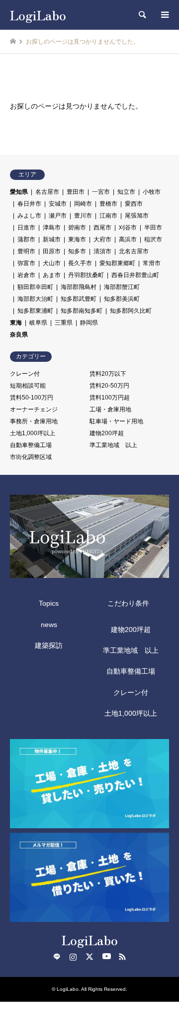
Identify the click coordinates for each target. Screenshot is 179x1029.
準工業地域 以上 (113, 445)
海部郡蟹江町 (122, 287)
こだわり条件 (128, 603)
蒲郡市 (26, 239)
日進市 (26, 227)
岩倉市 (26, 275)
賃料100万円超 (110, 397)
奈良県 (19, 334)
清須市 (102, 251)
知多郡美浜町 (122, 298)
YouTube (105, 956)
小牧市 (152, 191)
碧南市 (77, 227)
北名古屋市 (134, 251)
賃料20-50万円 (109, 385)
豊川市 (83, 215)
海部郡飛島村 (78, 287)
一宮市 (101, 191)
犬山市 (52, 263)
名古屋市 (47, 191)
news (49, 625)
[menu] (164, 15)
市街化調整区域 (31, 457)
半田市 (153, 227)
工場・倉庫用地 (110, 409)
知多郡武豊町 (78, 298)
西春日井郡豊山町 (135, 275)
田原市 (52, 251)
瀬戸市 (58, 215)
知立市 (126, 191)
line (56, 956)
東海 (16, 322)
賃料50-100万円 (31, 397)
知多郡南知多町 (81, 310)
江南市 (108, 215)
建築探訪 (49, 645)
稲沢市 (153, 239)
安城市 (58, 203)
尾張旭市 (137, 215)
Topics (49, 603)
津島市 (52, 227)
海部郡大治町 (35, 298)
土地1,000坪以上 (32, 433)
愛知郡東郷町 (117, 263)
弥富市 (26, 263)
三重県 (64, 322)
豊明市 (26, 251)
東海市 (77, 239)
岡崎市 (83, 203)
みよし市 (29, 215)
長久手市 (80, 263)
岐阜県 (38, 322)
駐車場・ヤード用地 (116, 421)
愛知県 (19, 191)
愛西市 (134, 203)
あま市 (52, 275)
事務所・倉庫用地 (34, 421)
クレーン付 (25, 373)
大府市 (102, 239)
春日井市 (29, 203)
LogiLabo (90, 939)
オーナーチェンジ (34, 409)
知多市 (77, 251)
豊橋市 (108, 203)
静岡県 (89, 322)
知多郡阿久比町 (131, 310)
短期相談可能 (28, 385)
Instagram (73, 956)
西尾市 (102, 227)
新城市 (52, 239)
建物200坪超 (107, 433)
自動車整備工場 (31, 445)
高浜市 (128, 239)
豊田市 (76, 191)
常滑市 (152, 263)
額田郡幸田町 (35, 287)
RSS (122, 956)
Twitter (89, 956)
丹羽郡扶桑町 (86, 275)
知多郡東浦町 (35, 310)
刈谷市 (128, 227)
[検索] (142, 15)
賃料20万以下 (108, 373)
